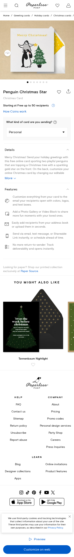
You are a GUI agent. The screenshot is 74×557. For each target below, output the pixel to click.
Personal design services (55, 425)
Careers (56, 440)
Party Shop (56, 432)
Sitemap (18, 418)
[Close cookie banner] (69, 516)
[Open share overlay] (68, 91)
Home (6, 15)
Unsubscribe (18, 432)
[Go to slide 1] (27, 82)
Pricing (55, 411)
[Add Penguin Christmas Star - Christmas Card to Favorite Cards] (59, 92)
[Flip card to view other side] (10, 53)
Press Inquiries (55, 447)
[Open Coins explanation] (53, 106)
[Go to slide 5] (40, 82)
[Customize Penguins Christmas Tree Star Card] (37, 50)
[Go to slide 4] (37, 82)
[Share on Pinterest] (34, 492)
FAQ (18, 404)
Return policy (18, 425)
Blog (18, 464)
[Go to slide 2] (31, 82)
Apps (17, 478)
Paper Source (29, 271)
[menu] (5, 5)
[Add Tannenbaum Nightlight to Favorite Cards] (33, 364)
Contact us (18, 411)
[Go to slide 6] (43, 82)
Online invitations (56, 464)
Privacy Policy (55, 527)
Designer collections (18, 471)
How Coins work (14, 111)
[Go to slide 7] (46, 82)
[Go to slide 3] (34, 82)
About (55, 404)
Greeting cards (22, 15)
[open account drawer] (68, 5)
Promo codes (55, 418)
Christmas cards (62, 15)
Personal (15, 132)
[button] (55, 122)
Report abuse (18, 440)
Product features (56, 471)
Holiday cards (41, 15)
